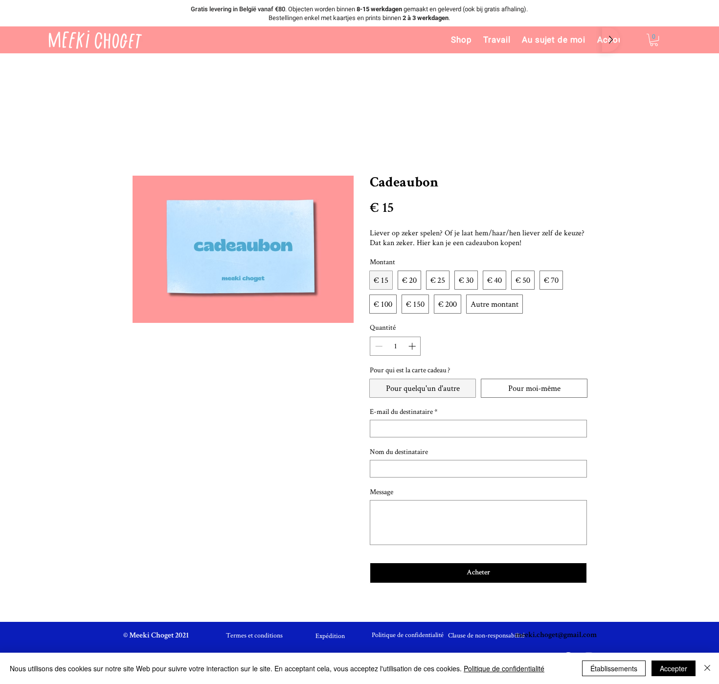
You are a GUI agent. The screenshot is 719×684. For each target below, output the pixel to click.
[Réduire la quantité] (377, 346)
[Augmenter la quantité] (413, 346)
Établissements (613, 668)
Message (381, 491)
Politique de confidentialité (504, 668)
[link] (654, 40)
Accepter (673, 668)
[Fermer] (707, 668)
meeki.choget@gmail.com (556, 635)
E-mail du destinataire (404, 411)
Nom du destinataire (399, 451)
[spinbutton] (395, 346)
